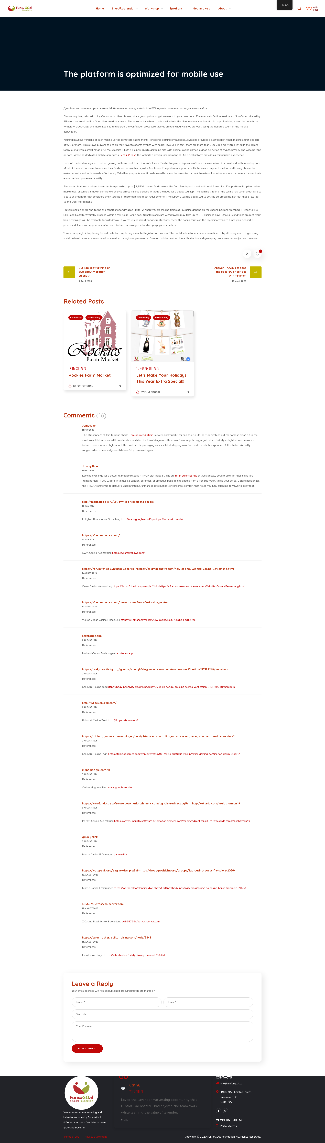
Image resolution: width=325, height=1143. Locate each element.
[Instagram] (225, 1110)
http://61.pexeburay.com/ (99, 703)
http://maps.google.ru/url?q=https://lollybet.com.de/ (118, 501)
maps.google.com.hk (96, 770)
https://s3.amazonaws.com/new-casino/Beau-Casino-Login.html (125, 602)
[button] (299, 8)
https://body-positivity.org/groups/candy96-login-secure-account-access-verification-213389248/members (155, 669)
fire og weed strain (142, 435)
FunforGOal (85, 385)
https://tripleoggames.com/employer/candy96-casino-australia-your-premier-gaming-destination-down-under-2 (158, 736)
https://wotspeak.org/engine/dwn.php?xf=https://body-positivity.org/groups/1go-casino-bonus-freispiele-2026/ (158, 870)
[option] (95, 353)
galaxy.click (90, 837)
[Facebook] (218, 1110)
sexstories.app (92, 636)
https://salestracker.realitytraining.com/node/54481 (117, 937)
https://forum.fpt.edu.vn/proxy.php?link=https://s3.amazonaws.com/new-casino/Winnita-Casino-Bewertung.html (158, 568)
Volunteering (93, 317)
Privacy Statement (96, 1137)
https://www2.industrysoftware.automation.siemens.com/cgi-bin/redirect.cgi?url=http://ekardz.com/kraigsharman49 (161, 803)
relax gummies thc (186, 476)
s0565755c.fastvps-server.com (103, 904)
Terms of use (71, 1137)
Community (76, 317)
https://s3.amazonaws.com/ (101, 535)
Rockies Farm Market (90, 375)
